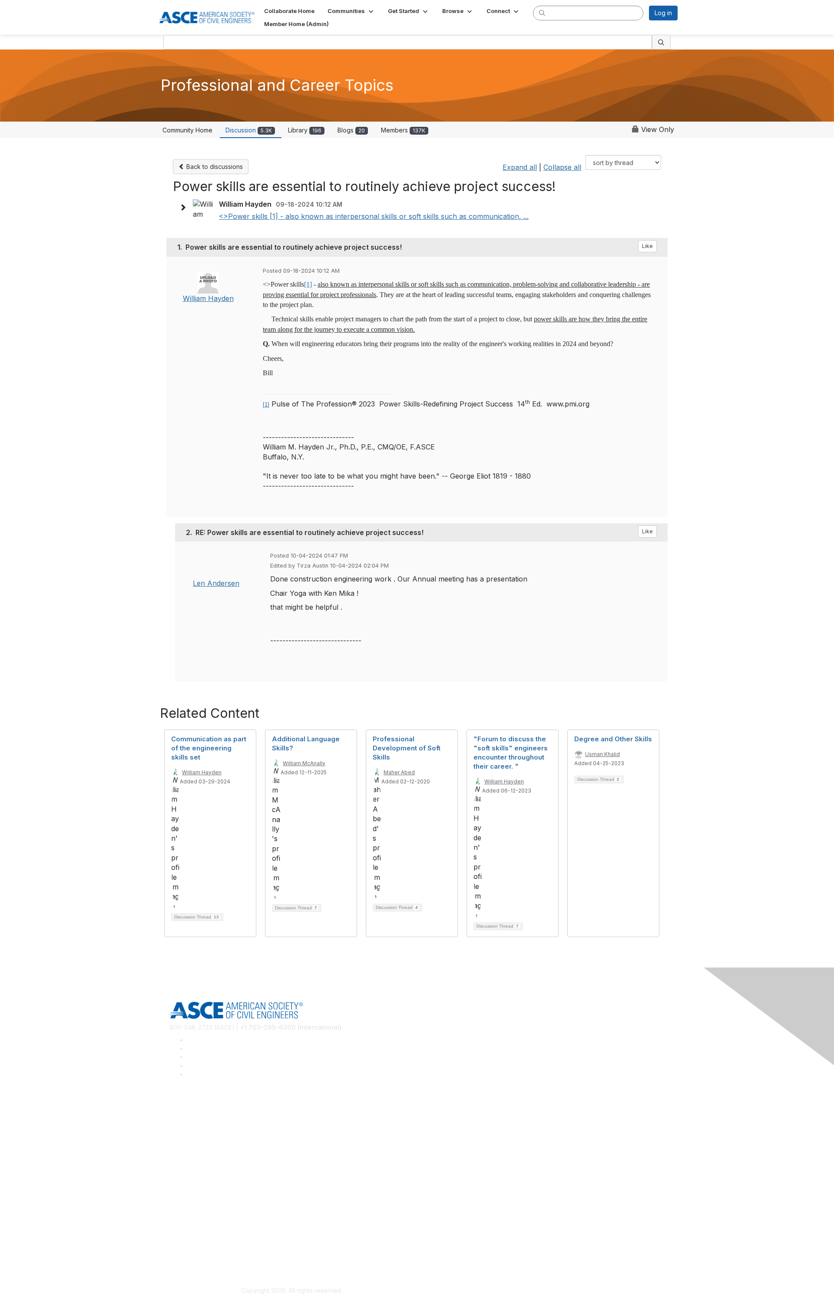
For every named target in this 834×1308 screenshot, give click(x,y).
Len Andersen (216, 583)
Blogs (351, 130)
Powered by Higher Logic (542, 1291)
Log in (663, 13)
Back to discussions (214, 166)
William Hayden (208, 298)
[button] (351, 10)
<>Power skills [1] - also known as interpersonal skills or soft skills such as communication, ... (374, 216)
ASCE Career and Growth (206, 1124)
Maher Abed (399, 772)
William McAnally (304, 763)
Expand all (520, 167)
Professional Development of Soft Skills (406, 748)
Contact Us (185, 1199)
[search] (542, 13)
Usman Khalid (602, 754)
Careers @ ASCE (194, 1111)
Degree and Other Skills (613, 739)
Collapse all (562, 167)
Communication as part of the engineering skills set (208, 748)
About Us (183, 1237)
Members (403, 130)
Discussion (248, 130)
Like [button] (647, 246)
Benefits (181, 1187)
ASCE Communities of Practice (213, 1136)
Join (176, 1174)
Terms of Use (189, 1249)
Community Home (187, 130)
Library (304, 130)
